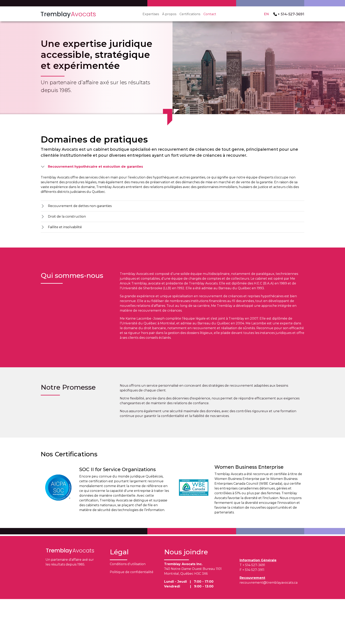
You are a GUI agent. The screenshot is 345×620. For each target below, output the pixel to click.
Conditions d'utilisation (128, 564)
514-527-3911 (254, 570)
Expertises (151, 14)
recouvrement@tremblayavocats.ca (268, 582)
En (266, 14)
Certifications (189, 14)
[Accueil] (68, 14)
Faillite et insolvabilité (65, 227)
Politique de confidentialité (131, 572)
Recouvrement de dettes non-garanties (80, 206)
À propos (169, 14)
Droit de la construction (67, 216)
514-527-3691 (292, 14)
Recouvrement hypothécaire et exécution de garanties (95, 166)
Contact (209, 14)
